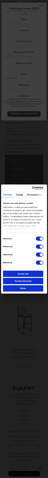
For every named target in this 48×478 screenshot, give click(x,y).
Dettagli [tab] (19, 195)
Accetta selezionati (23, 281)
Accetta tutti (23, 274)
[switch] (39, 247)
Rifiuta (23, 288)
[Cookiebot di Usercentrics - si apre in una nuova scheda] (32, 188)
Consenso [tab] (7, 195)
